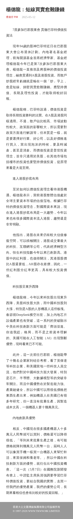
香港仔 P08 (12, 17)
